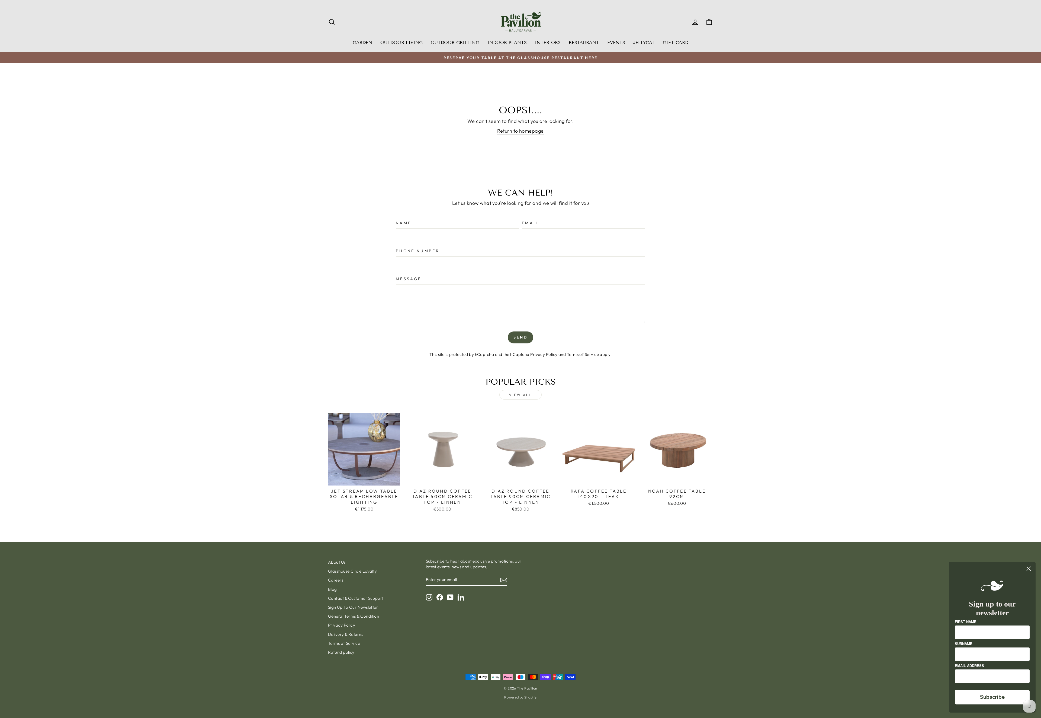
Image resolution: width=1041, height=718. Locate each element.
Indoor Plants (507, 42)
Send (520, 337)
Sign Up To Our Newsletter (353, 607)
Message (408, 278)
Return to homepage (520, 131)
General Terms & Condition (353, 616)
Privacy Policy (543, 354)
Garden (362, 42)
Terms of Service (583, 354)
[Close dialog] (1028, 568)
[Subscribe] (503, 579)
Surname (963, 644)
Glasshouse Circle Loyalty (352, 571)
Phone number (417, 250)
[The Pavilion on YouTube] (450, 597)
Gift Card (675, 42)
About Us (337, 562)
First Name (965, 622)
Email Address (969, 666)
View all (520, 395)
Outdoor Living (401, 42)
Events (616, 42)
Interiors (548, 42)
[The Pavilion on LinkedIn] (461, 597)
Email (530, 223)
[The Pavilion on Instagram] (429, 597)
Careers (335, 580)
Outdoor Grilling (455, 42)
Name (403, 223)
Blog (332, 589)
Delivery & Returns (345, 634)
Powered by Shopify (520, 697)
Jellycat (644, 42)
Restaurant (584, 42)
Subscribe (992, 697)
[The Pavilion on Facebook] (439, 597)
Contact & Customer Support (356, 598)
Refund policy (341, 652)
